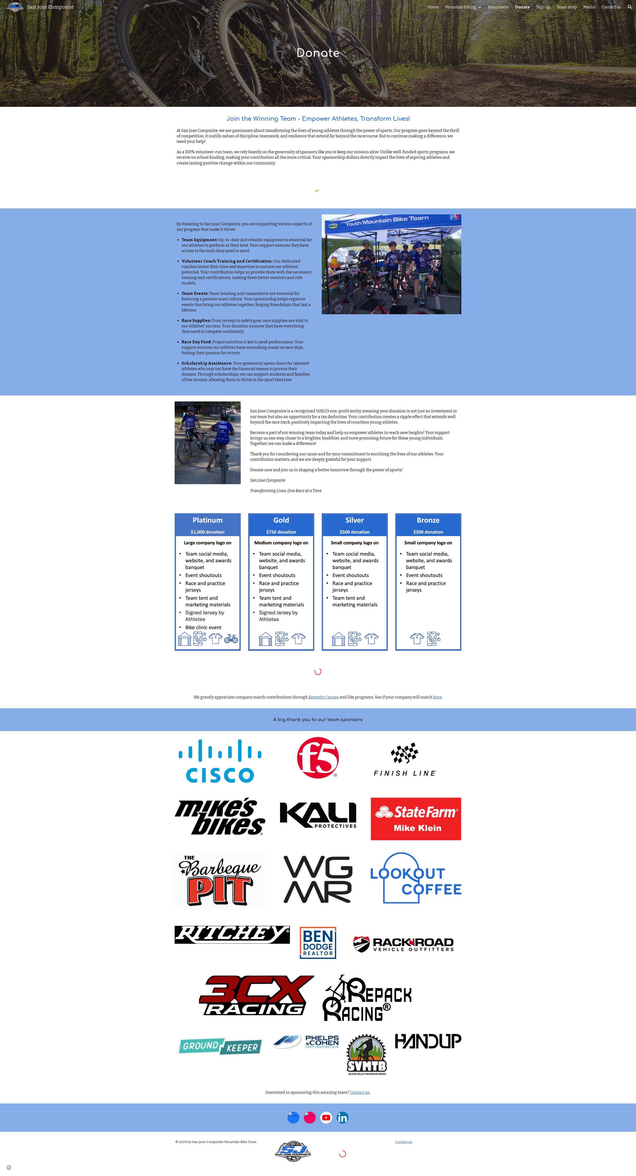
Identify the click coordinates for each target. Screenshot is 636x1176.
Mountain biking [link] (460, 7)
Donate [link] (522, 7)
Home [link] (433, 7)
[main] (318, 53)
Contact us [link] (611, 7)
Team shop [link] (567, 7)
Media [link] (589, 7)
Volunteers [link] (498, 7)
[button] (630, 7)
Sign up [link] (543, 7)
